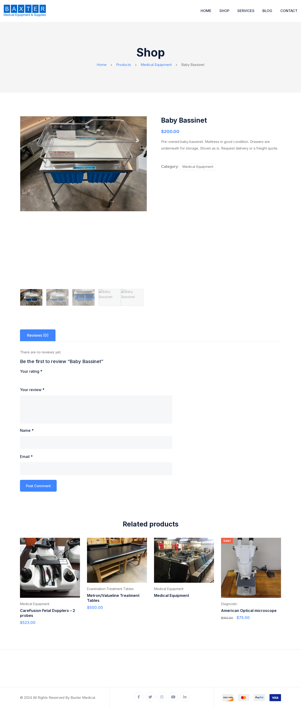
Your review (32, 389)
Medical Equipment (197, 166)
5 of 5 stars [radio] (49, 380)
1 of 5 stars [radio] (23, 380)
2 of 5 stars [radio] (29, 380)
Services (245, 10)
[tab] (37, 335)
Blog (267, 10)
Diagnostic (229, 604)
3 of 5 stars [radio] (36, 380)
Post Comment (38, 486)
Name (27, 430)
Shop (224, 10)
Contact (288, 10)
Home (206, 10)
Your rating (31, 371)
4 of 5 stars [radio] (42, 380)
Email (26, 456)
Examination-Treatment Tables (110, 589)
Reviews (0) (37, 335)
